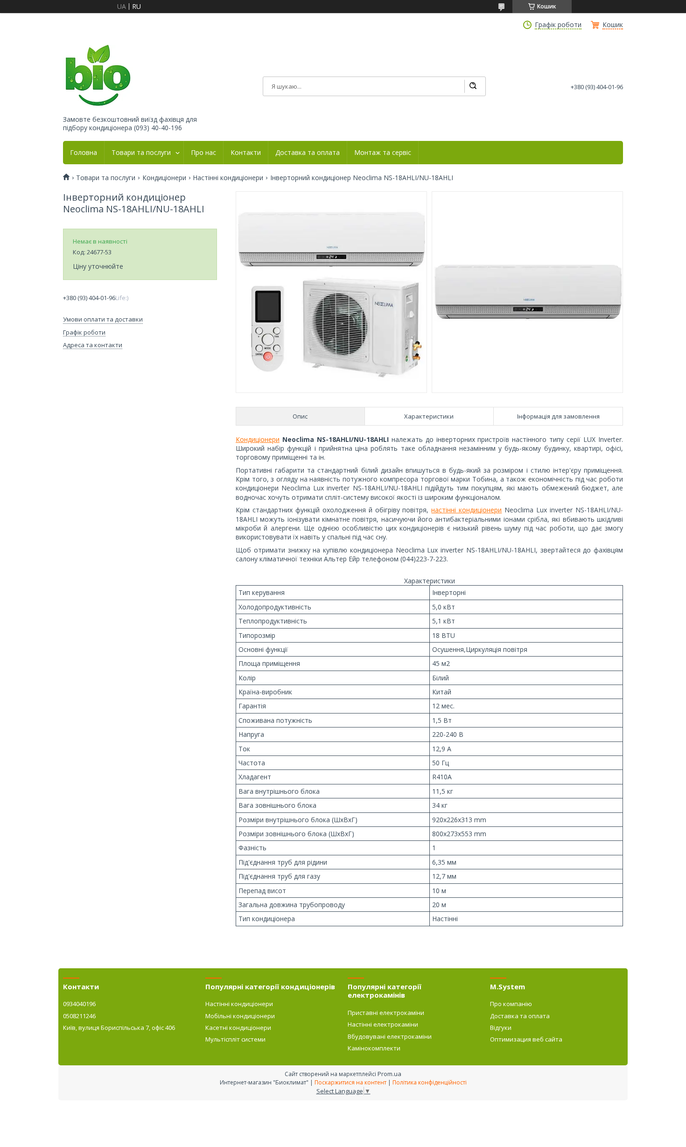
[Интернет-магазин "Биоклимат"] (98, 76)
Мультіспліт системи (235, 1039)
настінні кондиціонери (466, 509)
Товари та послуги (141, 152)
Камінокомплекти (374, 1048)
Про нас (203, 152)
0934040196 (79, 1004)
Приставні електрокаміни (386, 1012)
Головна (83, 152)
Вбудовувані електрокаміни (390, 1036)
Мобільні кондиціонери (240, 1016)
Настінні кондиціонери (228, 178)
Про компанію (511, 1004)
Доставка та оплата (307, 152)
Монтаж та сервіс (382, 152)
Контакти (246, 152)
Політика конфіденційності (429, 1082)
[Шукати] (472, 86)
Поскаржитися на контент (350, 1082)
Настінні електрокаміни (383, 1024)
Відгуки (500, 1027)
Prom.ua (389, 1074)
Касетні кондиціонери (238, 1027)
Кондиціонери (164, 178)
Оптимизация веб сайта (526, 1039)
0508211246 (79, 1016)
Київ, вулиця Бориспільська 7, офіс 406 (119, 1027)
